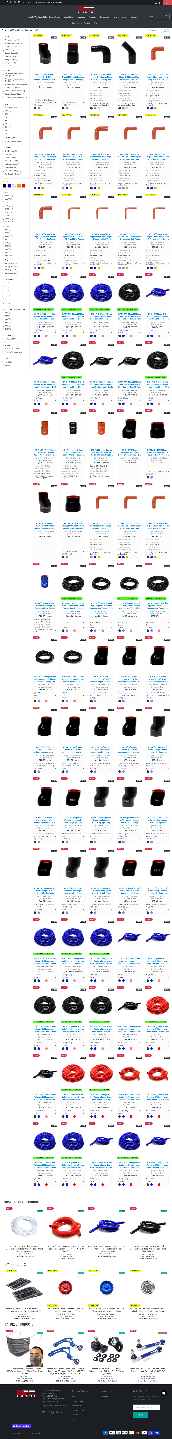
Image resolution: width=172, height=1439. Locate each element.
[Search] (166, 16)
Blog (73, 1419)
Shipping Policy (77, 1401)
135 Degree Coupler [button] (96, 101)
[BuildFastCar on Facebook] (7, 2)
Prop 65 (105, 1397)
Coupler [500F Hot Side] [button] (41, 468)
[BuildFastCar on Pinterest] (15, 2)
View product (147, 1351)
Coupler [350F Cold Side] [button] (41, 466)
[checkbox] (4, 186)
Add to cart (44, 55)
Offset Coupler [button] (38, 100)
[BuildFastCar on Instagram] (11, 2)
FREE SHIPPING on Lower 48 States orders (48, 2)
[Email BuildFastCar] (3, 2)
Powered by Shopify (34, 1433)
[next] (165, 1233)
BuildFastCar (21, 1433)
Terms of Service (78, 1410)
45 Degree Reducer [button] (96, 93)
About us (75, 1397)
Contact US (76, 1415)
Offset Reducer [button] (49, 100)
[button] (55, 17)
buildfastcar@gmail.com (55, 1399)
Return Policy (76, 1406)
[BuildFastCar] (86, 10)
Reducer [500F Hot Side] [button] (41, 474)
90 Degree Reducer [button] (96, 98)
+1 (105, 101)
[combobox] (158, 16)
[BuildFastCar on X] (19, 2)
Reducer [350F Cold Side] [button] (41, 471)
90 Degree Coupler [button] (96, 96)
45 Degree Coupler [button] (96, 91)
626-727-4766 (26, 2)
